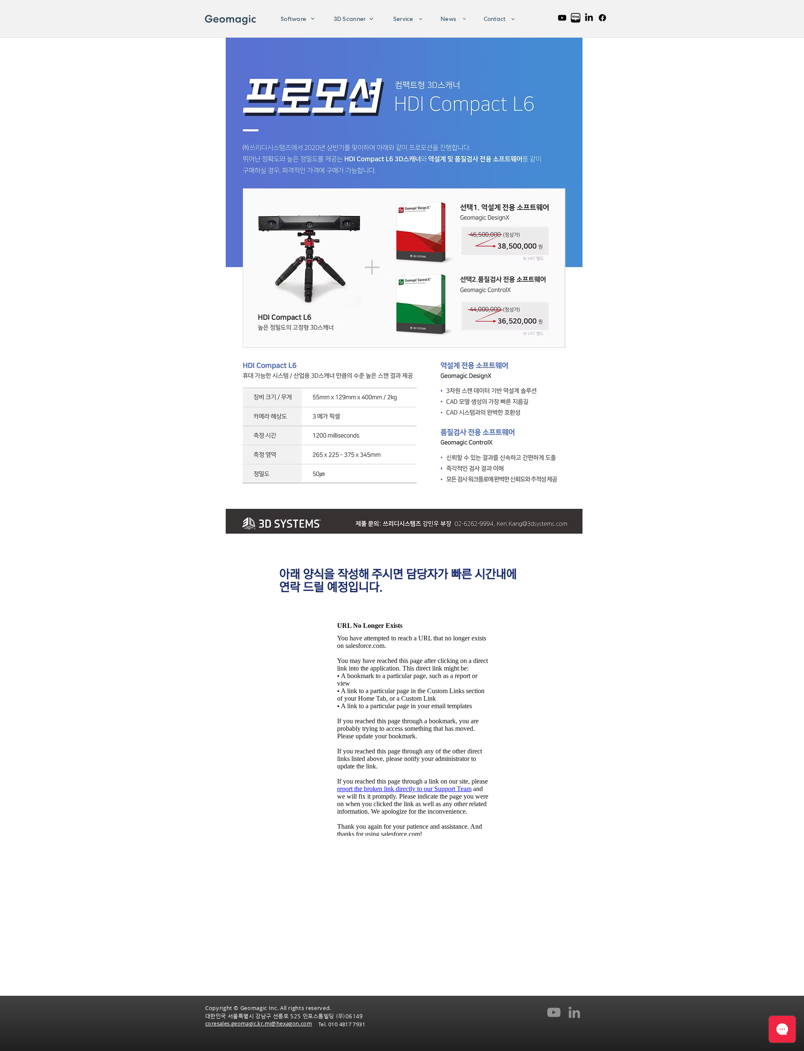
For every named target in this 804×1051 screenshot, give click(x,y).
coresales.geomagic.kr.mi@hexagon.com (258, 1023)
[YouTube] (554, 1012)
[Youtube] (562, 18)
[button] (294, 19)
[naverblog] (575, 18)
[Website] (602, 18)
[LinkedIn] (589, 18)
